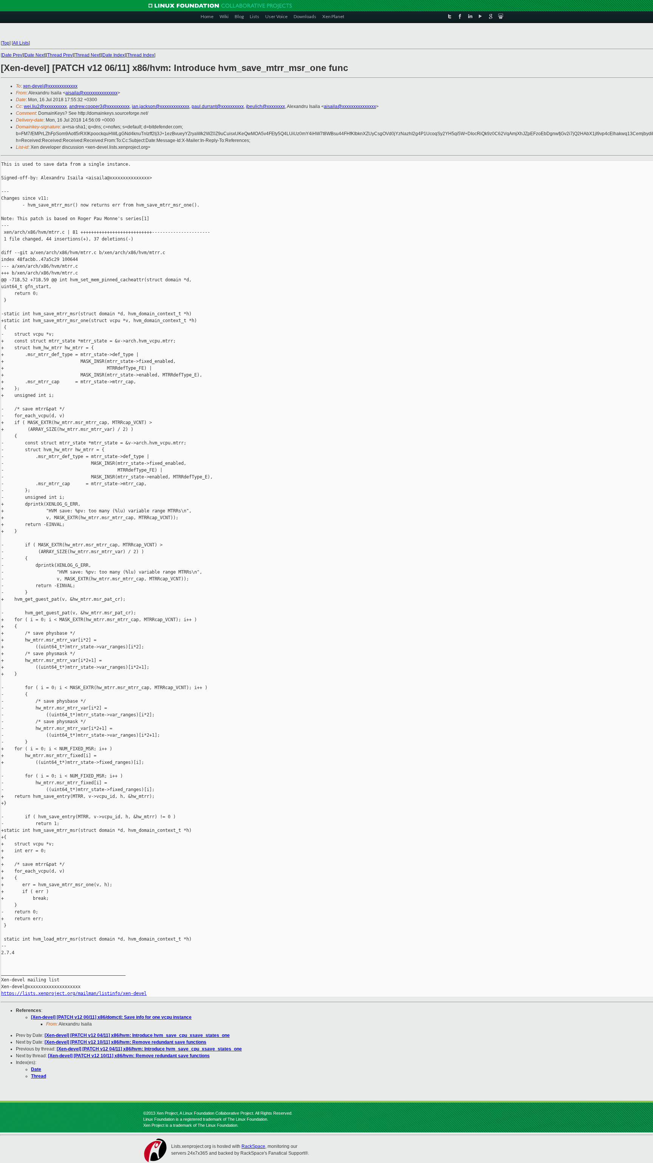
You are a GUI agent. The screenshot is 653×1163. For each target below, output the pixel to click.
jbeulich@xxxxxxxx (265, 106)
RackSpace (253, 1146)
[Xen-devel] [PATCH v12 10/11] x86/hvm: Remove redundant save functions (125, 1042)
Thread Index (140, 55)
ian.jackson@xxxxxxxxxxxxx (160, 106)
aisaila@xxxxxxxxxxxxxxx (91, 93)
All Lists (21, 43)
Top (5, 43)
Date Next (35, 55)
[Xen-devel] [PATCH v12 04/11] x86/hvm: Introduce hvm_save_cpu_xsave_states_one (137, 1035)
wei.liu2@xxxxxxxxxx (45, 106)
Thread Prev (60, 55)
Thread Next (87, 55)
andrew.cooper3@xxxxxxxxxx (99, 106)
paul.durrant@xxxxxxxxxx (218, 106)
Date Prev (12, 55)
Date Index (113, 55)
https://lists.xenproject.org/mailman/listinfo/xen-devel (74, 993)
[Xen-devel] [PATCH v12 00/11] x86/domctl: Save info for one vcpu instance (111, 1017)
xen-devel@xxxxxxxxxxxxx (50, 86)
